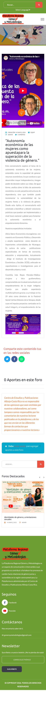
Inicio (12, 38)
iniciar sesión (20, 446)
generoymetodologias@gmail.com (17, 635)
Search (38, 5)
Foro (22, 38)
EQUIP (33, 132)
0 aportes (21, 134)
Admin (10, 134)
